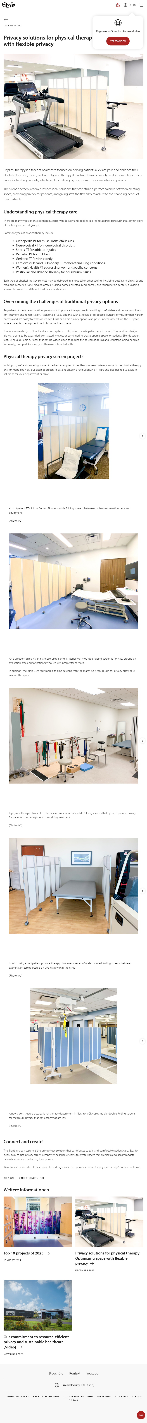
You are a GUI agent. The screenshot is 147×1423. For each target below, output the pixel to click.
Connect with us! (129, 1167)
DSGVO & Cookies (18, 1396)
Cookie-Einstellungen (78, 1396)
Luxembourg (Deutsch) (77, 1385)
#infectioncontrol (32, 1178)
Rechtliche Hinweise (46, 1396)
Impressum (104, 1396)
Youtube (92, 1373)
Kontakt (74, 1373)
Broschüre (56, 1373)
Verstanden (118, 41)
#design (9, 1178)
